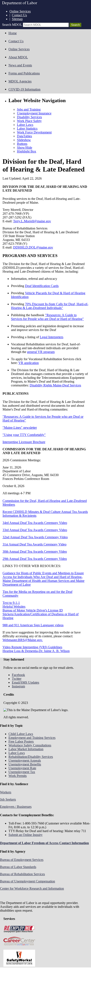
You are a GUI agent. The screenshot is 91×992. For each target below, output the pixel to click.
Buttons (22, 144)
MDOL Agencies (20, 81)
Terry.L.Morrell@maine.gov (32, 221)
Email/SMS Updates (25, 682)
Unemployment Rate (22, 768)
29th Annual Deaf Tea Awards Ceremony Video (35, 559)
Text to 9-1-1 (11, 603)
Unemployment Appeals (24, 760)
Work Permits (17, 776)
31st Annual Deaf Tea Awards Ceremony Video (34, 544)
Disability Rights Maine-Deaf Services (55, 385)
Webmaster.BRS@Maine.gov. (23, 640)
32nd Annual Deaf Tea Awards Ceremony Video (35, 537)
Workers (5, 792)
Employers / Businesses (16, 806)
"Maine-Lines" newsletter (20, 427)
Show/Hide (24, 147)
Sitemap (17, 19)
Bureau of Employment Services (21, 859)
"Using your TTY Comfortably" (24, 435)
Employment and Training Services (31, 737)
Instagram (18, 686)
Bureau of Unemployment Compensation (27, 881)
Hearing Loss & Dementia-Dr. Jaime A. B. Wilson (36, 651)
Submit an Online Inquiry (25, 835)
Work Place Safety (29, 121)
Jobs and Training (29, 109)
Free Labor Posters (21, 741)
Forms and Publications (24, 73)
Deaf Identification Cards (42, 286)
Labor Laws (25, 124)
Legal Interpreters (51, 337)
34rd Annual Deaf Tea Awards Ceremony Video (35, 523)
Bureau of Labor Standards (18, 867)
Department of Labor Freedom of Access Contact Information (44, 843)
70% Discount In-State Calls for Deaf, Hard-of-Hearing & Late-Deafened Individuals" (49, 306)
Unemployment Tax (21, 772)
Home (12, 33)
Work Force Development (34, 132)
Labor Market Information (25, 749)
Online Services (20, 11)
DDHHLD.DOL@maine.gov (33, 247)
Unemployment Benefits (24, 764)
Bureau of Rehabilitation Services (22, 874)
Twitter (16, 678)
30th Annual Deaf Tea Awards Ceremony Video (35, 551)
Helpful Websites (14, 606)
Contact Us (19, 15)
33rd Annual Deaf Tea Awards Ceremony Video (35, 530)
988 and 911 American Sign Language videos (33, 625)
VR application (28, 363)
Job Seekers (8, 799)
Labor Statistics (27, 128)
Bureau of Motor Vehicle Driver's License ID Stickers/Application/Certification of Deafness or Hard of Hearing (41, 614)
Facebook (18, 675)
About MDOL (18, 57)
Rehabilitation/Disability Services (30, 756)
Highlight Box (26, 151)
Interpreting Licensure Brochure (24, 442)
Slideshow (24, 140)
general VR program (41, 352)
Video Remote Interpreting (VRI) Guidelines (32, 647)
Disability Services (29, 117)
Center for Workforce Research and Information (32, 888)
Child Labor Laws (20, 734)
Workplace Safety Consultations (29, 745)
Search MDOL (12, 24)
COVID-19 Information (24, 89)
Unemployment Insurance (34, 113)
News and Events (20, 65)
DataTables (24, 136)
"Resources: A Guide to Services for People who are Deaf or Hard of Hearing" (47, 317)
